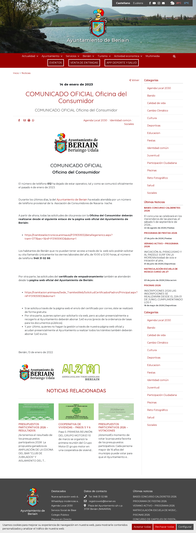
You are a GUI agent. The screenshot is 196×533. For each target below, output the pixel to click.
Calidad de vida (156, 103)
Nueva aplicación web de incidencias (71, 496)
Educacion (153, 133)
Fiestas (151, 140)
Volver (135, 80)
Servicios (71, 56)
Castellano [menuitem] (123, 3)
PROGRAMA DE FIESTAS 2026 (150, 501)
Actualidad (28, 56)
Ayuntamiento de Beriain (72, 199)
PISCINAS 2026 (141, 514)
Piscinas (151, 170)
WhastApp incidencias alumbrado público (74, 501)
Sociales (129, 124)
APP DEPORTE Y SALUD (122, 62)
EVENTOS (55, 62)
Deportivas (153, 125)
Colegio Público (60, 514)
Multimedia (153, 56)
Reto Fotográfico (157, 177)
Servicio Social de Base (63, 510)
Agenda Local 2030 (95, 120)
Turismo (103, 56)
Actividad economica (126, 56)
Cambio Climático (157, 110)
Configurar (185, 526)
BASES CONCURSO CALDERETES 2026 (154, 496)
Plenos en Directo (61, 519)
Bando (151, 95)
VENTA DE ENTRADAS (84, 62)
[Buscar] (175, 56)
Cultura (152, 118)
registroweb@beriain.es (102, 501)
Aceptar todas (142, 526)
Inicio (16, 73)
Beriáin (87, 56)
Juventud (153, 155)
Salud (150, 185)
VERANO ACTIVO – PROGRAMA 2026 (154, 505)
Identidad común (120, 120)
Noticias (26, 73)
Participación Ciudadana (162, 163)
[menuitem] (123, 3)
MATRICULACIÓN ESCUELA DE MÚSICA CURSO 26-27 (163, 510)
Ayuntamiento (50, 56)
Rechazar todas (164, 526)
